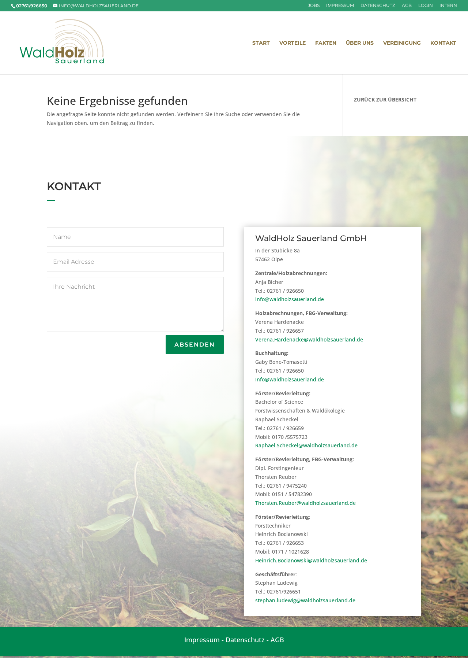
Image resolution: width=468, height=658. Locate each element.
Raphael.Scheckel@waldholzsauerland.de (306, 445)
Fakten (325, 43)
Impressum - (205, 639)
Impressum (340, 5)
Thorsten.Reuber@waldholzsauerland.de (305, 502)
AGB (407, 5)
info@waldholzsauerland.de (289, 299)
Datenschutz (378, 5)
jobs (314, 5)
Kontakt (443, 43)
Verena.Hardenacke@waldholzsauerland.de (309, 339)
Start (261, 43)
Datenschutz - (248, 639)
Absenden (194, 344)
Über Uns (360, 43)
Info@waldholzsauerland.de (289, 379)
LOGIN (425, 5)
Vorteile (292, 43)
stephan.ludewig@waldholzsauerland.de (305, 600)
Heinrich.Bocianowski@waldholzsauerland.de (311, 560)
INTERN (448, 5)
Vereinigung (402, 43)
